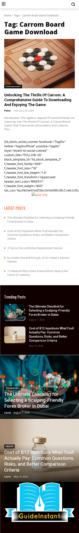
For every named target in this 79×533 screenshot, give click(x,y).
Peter (7, 110)
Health (9, 446)
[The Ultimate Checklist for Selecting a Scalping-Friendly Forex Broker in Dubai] (14, 312)
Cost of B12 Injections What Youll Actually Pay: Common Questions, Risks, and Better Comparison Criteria (38, 234)
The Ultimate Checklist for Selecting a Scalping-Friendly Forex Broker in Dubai (49, 310)
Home (7, 15)
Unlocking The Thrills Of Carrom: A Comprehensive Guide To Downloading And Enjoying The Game (37, 100)
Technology (12, 388)
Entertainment (13, 86)
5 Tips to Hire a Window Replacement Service (34, 248)
